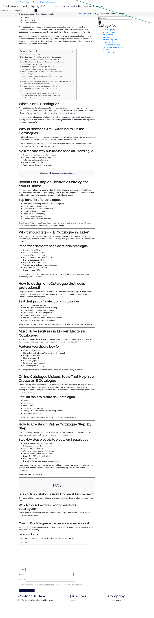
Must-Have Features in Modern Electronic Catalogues (42, 76)
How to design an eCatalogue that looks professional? (42, 72)
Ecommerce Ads (109, 42)
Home (81, 13)
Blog (87, 13)
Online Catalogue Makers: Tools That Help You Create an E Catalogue (48, 81)
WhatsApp (70, 117)
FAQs (23, 91)
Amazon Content (110, 32)
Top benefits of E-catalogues (34, 64)
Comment (24, 542)
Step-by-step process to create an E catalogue (41, 88)
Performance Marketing (113, 47)
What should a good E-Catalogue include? (38, 67)
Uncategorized (109, 52)
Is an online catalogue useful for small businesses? (42, 93)
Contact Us (98, 6)
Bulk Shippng (108, 35)
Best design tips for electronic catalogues (39, 74)
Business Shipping (110, 40)
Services (55, 6)
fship (27, 18)
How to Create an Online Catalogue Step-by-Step (41, 86)
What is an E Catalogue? (30, 54)
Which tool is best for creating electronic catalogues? (43, 96)
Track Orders (75, 6)
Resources (87, 6)
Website (22, 580)
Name (22, 569)
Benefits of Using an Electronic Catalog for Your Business (43, 62)
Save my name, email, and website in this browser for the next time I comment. (53, 585)
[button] (75, 600)
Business (106, 37)
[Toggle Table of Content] (72, 51)
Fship (32, 223)
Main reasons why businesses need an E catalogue (42, 59)
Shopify (106, 50)
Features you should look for (34, 79)
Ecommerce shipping (111, 45)
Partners (65, 6)
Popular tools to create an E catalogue (37, 84)
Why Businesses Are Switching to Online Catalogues (41, 57)
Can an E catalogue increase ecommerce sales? (41, 98)
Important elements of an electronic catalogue (41, 69)
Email (22, 574)
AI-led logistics (109, 30)
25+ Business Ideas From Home (61, 173)
